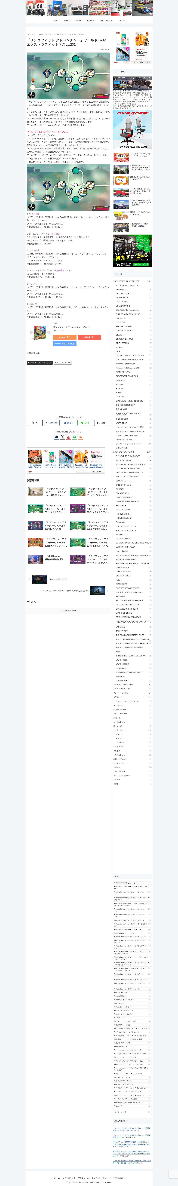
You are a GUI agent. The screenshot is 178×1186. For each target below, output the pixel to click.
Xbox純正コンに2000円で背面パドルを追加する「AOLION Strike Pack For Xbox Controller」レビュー (132, 1144)
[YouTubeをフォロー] (68, 437)
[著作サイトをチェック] (56, 437)
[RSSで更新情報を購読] (80, 437)
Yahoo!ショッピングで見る (64, 344)
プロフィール (83, 1178)
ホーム (57, 1178)
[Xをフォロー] (62, 437)
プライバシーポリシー (101, 1178)
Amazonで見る (64, 337)
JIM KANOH (131, 1130)
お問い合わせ (118, 1178)
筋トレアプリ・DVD (64, 363)
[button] (102, 423)
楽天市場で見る (89, 337)
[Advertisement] (68, 392)
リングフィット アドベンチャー (41, 363)
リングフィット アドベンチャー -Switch (71, 327)
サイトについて (69, 1178)
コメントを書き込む (68, 610)
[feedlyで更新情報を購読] (74, 437)
